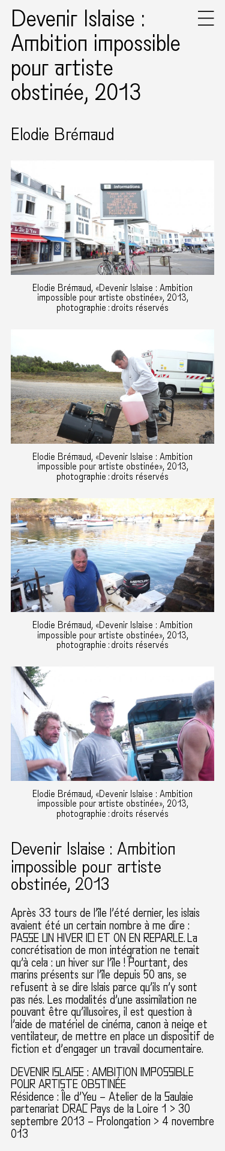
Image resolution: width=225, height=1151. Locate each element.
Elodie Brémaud (62, 134)
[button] (206, 23)
